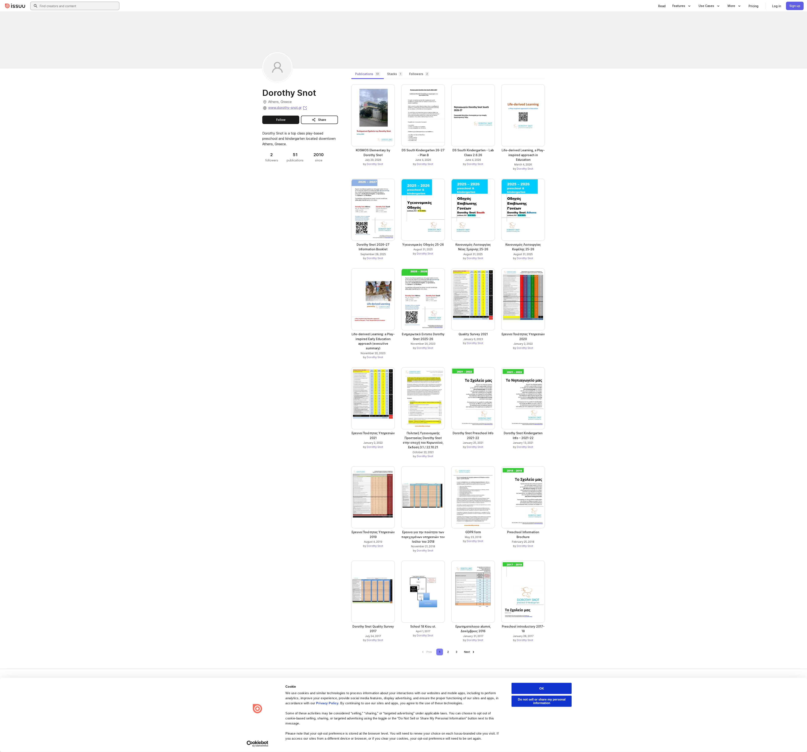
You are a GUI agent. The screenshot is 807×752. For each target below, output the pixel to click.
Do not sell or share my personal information (542, 701)
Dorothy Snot (375, 164)
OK (541, 688)
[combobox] (78, 6)
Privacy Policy (327, 703)
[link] (662, 6)
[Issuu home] (15, 6)
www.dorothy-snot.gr (287, 108)
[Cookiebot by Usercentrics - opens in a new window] (257, 744)
